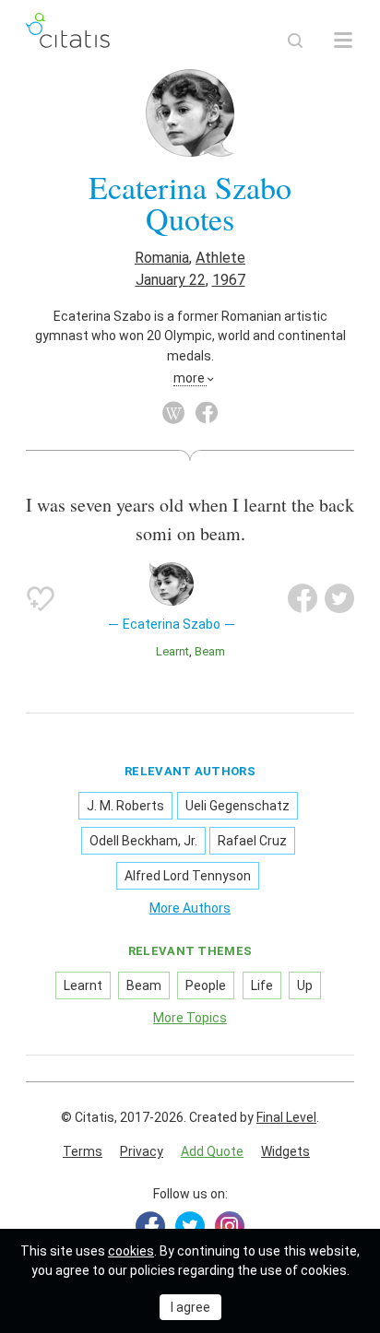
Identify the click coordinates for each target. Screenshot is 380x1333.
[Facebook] (150, 1226)
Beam (210, 651)
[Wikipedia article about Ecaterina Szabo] (173, 413)
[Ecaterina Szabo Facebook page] (207, 413)
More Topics (190, 1017)
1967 (228, 280)
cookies (131, 1251)
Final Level (286, 1117)
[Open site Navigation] (343, 40)
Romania (162, 257)
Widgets (285, 1151)
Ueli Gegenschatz (237, 805)
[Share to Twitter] (339, 598)
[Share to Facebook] (302, 598)
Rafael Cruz (252, 840)
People (205, 985)
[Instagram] (229, 1226)
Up (305, 985)
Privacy (141, 1151)
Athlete (220, 257)
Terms (82, 1151)
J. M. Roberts (125, 805)
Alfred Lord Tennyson (188, 875)
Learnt (172, 651)
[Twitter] (190, 1226)
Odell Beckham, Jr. (143, 840)
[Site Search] (295, 40)
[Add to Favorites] (40, 598)
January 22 (171, 280)
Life (262, 985)
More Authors (190, 908)
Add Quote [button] (212, 1151)
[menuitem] (82, 1152)
